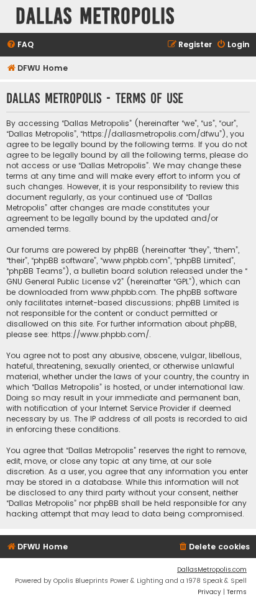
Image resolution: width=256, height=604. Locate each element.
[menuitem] (20, 45)
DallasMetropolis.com (212, 569)
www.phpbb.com (123, 292)
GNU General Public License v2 (63, 281)
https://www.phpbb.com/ (100, 334)
